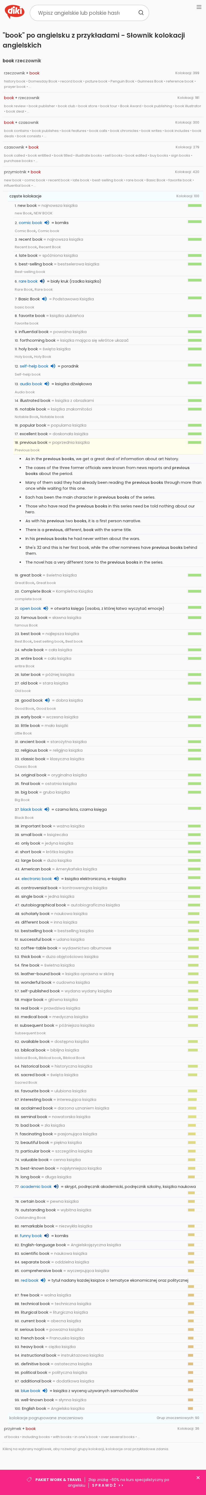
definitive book (35, 1364)
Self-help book (28, 374)
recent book (30, 239)
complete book (28, 598)
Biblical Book (74, 1057)
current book (33, 1321)
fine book (30, 965)
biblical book (33, 1050)
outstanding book (38, 1210)
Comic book (48, 230)
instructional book (38, 1355)
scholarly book (35, 913)
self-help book (34, 366)
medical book (34, 1017)
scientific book (35, 1253)
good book (32, 700)
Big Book (22, 799)
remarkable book (37, 1226)
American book (36, 869)
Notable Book (26, 416)
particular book (35, 1151)
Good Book (24, 708)
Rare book (44, 289)
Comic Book (25, 230)
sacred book (33, 1075)
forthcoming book (38, 340)
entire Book (25, 666)
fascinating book (36, 1134)
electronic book (36, 878)
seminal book (34, 1116)
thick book (31, 956)
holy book (28, 349)
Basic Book (29, 299)
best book (31, 633)
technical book (35, 1303)
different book (35, 922)
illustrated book (35, 400)
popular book (33, 425)
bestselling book (37, 931)
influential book (34, 331)
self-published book (40, 991)
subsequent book (37, 1025)
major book (32, 999)
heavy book (32, 1346)
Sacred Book (26, 1082)
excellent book (34, 434)
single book (32, 896)
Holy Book (42, 356)
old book (29, 683)
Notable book (52, 416)
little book (30, 725)
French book (33, 1338)
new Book (23, 213)
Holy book (23, 356)
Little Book (23, 733)
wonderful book (36, 982)
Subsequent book (30, 1033)
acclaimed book (37, 1108)
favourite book (35, 1091)
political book (34, 1372)
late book (28, 255)
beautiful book (35, 1142)
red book (29, 1280)
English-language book (43, 1245)
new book (27, 205)
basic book (24, 307)
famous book (34, 617)
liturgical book (34, 1312)
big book (29, 792)
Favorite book (27, 323)
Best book (74, 641)
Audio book (25, 392)
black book (31, 809)
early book (31, 717)
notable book (33, 409)
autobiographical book (43, 905)
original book (33, 775)
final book (30, 783)
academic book (36, 1186)
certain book (33, 1201)
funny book (31, 1235)
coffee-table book (39, 948)
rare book (28, 281)
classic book (33, 759)
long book (30, 1177)
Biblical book (50, 1057)
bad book (30, 1125)
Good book (46, 708)
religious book (34, 750)
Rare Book (24, 289)
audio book (31, 384)
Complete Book (36, 591)
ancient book (33, 741)
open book (30, 608)
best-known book (38, 1168)
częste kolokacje (25, 196)
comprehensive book (41, 1270)
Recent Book (50, 247)
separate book (35, 1262)
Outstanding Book (30, 1217)
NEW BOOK (43, 213)
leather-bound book (41, 974)
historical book (35, 1066)
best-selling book (36, 264)
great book (31, 575)
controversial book (39, 888)
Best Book (23, 641)
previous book (33, 442)
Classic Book (26, 766)
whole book (32, 650)
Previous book (27, 450)
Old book (23, 690)
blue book (30, 1390)
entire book (32, 658)
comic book (30, 222)
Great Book (24, 582)
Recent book (26, 247)
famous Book (26, 625)
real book (30, 1008)
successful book (36, 939)
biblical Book (26, 1057)
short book (30, 852)
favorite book (32, 315)
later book (31, 674)
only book (30, 843)
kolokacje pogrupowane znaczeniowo (46, 1418)
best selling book (49, 641)
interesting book (36, 1099)
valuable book (35, 1159)
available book (35, 1041)
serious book (32, 1329)
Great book (46, 582)
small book (31, 834)
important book (36, 826)
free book (30, 1295)
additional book (36, 1381)
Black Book (24, 817)
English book (34, 1408)
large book (31, 860)
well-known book (37, 1400)
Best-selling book (30, 271)
